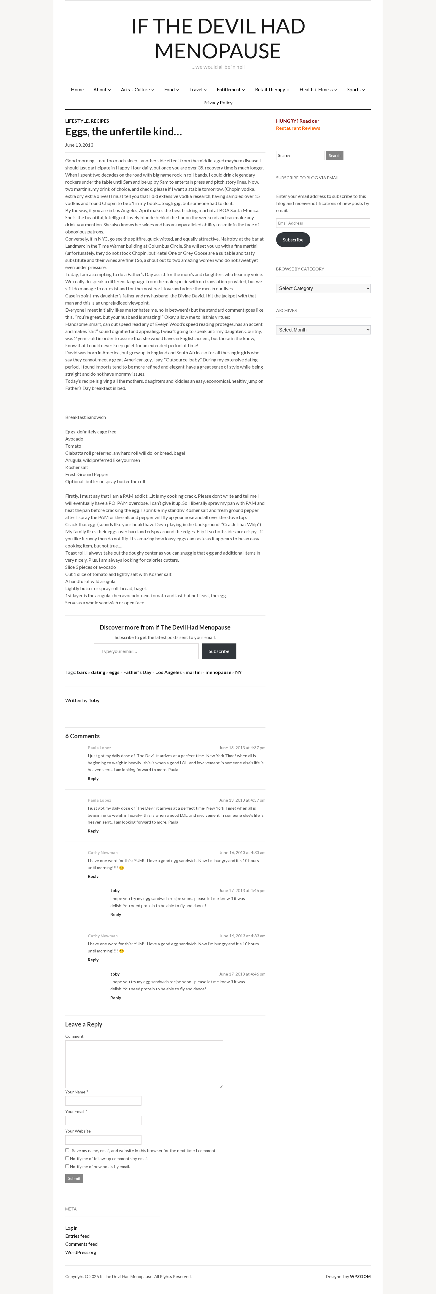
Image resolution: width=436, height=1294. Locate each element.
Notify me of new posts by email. (100, 1166)
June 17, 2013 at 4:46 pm (242, 890)
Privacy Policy (218, 102)
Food (169, 89)
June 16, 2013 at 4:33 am (242, 852)
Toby (94, 700)
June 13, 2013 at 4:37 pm (242, 747)
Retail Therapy (270, 89)
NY (238, 672)
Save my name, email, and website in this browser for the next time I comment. (144, 1150)
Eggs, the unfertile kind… (123, 131)
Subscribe (219, 651)
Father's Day (137, 672)
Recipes (100, 121)
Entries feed (77, 1236)
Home (77, 89)
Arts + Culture (135, 89)
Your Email (74, 1111)
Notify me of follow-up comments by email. (109, 1158)
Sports (354, 89)
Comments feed (81, 1244)
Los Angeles (168, 672)
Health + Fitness (316, 89)
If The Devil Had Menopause (218, 38)
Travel (195, 89)
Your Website (78, 1130)
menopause (218, 672)
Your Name (75, 1091)
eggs (114, 672)
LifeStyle (77, 121)
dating (98, 672)
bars (82, 672)
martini (194, 672)
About (99, 89)
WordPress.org (80, 1252)
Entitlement (229, 89)
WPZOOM (360, 1276)
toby (115, 890)
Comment (74, 1036)
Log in (71, 1228)
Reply (93, 778)
